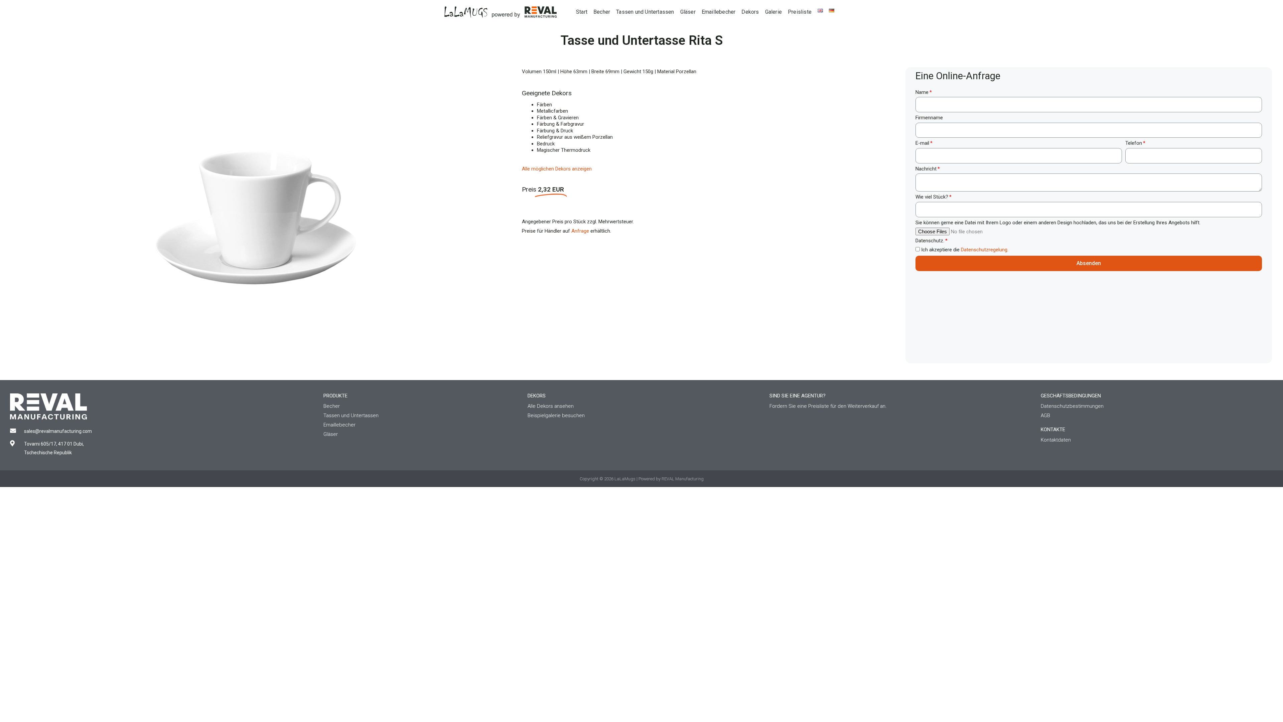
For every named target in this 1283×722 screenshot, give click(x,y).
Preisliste (800, 12)
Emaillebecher (719, 12)
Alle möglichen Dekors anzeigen (557, 169)
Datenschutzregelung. (984, 250)
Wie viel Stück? (931, 197)
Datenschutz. (929, 241)
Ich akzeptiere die (964, 250)
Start (581, 12)
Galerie (773, 12)
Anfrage (580, 231)
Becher (601, 12)
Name (922, 92)
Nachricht (926, 169)
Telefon (1133, 143)
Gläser (688, 12)
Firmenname (929, 118)
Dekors (750, 12)
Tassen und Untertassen (645, 12)
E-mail (922, 143)
